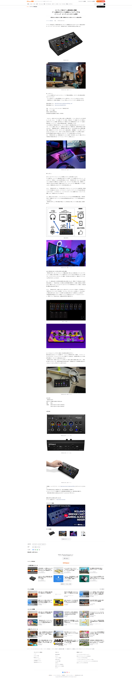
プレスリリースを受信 (91, 1)
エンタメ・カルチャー (42, 544)
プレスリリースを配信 (82, 1)
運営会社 (50, 675)
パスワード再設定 (58, 657)
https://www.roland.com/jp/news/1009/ (67, 486)
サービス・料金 (36, 655)
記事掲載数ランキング (37, 660)
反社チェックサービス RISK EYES (82, 662)
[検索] (104, 4)
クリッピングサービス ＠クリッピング (83, 654)
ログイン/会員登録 (101, 1)
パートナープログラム (57, 675)
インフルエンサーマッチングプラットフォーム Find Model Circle (87, 661)
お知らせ (56, 662)
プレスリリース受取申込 (59, 664)
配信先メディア (36, 657)
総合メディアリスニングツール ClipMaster (84, 656)
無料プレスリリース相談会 (59, 666)
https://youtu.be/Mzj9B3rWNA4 (60, 105)
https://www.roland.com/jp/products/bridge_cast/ (63, 103)
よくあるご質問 (57, 661)
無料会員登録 (57, 654)
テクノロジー (35, 544)
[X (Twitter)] (35, 549)
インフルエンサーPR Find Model (82, 657)
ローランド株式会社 (49, 20)
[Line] (37, 549)
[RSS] (69, 672)
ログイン (56, 656)
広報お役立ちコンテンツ (38, 662)
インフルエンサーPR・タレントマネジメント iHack (85, 659)
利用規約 (63, 675)
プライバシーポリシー (70, 675)
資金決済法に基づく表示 (79, 675)
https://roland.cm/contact (60, 499)
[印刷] (39, 549)
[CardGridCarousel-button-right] (85, 534)
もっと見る (102, 589)
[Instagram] (67, 672)
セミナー (56, 667)
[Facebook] (33, 549)
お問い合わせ (66, 558)
